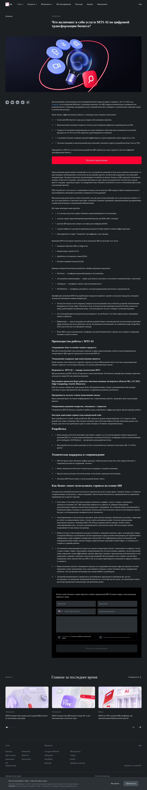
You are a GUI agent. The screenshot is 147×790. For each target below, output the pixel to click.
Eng (140, 4)
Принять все (131, 783)
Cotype (73, 755)
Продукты (48, 745)
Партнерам (9, 759)
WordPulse (48, 759)
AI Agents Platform (51, 751)
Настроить (115, 783)
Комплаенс (26, 751)
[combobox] (60, 611)
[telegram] (7, 102)
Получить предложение (97, 648)
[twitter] (17, 102)
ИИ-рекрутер (75, 751)
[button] (7, 727)
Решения (8, 16)
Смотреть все (133, 677)
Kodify (72, 759)
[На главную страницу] (8, 4)
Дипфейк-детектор (77, 763)
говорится (56, 104)
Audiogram (48, 755)
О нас (7, 745)
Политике (12, 786)
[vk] (12, 102)
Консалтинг (26, 759)
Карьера (8, 751)
